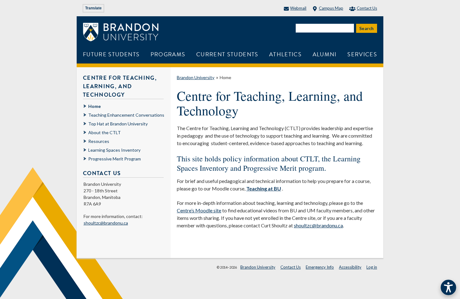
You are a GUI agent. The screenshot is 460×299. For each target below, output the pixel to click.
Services (362, 54)
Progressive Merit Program (114, 158)
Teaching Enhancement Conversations (126, 115)
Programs (168, 54)
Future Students (111, 54)
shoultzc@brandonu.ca (318, 225)
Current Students (227, 54)
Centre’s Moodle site (199, 210)
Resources (98, 141)
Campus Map (331, 8)
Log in (371, 267)
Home (225, 77)
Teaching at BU (263, 188)
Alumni (325, 54)
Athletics (285, 54)
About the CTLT (104, 132)
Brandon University (195, 77)
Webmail (298, 8)
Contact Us (367, 8)
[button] (448, 287)
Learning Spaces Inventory (114, 150)
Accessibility (350, 267)
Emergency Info (320, 267)
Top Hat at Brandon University (118, 123)
